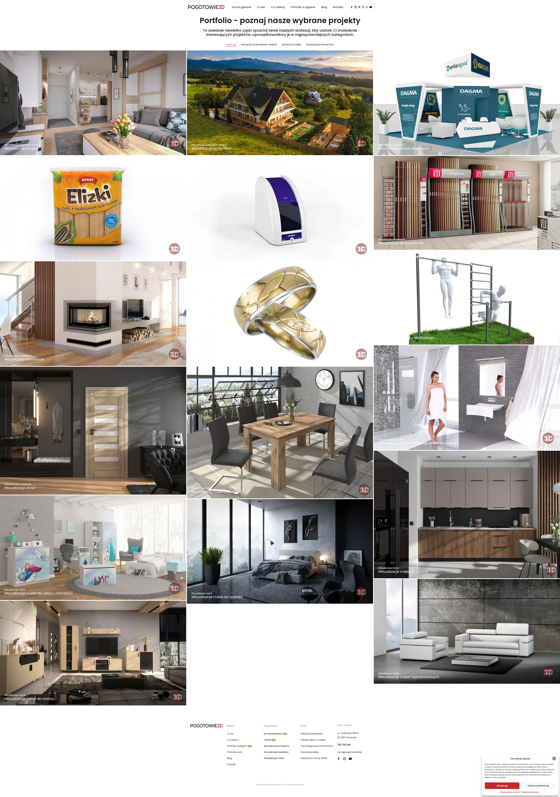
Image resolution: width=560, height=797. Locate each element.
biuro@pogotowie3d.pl (349, 752)
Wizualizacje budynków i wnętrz (259, 44)
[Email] (367, 7)
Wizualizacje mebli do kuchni (403, 571)
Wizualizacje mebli (291, 44)
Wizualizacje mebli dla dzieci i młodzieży (38, 593)
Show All (231, 44)
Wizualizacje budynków (211, 148)
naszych (286, 30)
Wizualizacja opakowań (24, 253)
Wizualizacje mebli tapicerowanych (408, 677)
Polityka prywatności (530, 792)
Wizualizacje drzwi (19, 487)
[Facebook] (352, 7)
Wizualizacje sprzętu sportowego (406, 337)
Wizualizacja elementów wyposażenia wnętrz (417, 443)
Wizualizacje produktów (320, 44)
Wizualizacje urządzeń (210, 253)
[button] (554, 758)
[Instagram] (355, 7)
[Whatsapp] (363, 7)
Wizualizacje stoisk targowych (403, 148)
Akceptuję (502, 785)
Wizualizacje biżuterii (208, 359)
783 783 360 (344, 744)
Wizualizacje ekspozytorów (401, 243)
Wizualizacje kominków (24, 359)
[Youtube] (371, 7)
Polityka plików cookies (510, 792)
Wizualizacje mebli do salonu (29, 698)
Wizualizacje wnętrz (21, 148)
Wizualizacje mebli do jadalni (216, 491)
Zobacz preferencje (538, 785)
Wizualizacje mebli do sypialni (216, 596)
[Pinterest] (359, 7)
